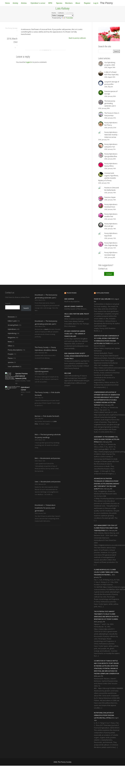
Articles (24, 3)
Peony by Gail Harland (102, 299)
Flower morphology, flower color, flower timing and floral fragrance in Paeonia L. (106, 572)
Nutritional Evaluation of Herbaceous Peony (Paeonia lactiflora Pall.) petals (104, 715)
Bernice (37, 416)
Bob (36, 369)
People (10, 354)
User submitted (13, 366)
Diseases (11, 317)
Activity (15, 3)
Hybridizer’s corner (38, 3)
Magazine (11, 337)
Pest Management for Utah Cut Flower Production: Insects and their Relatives (106, 527)
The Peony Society (106, 3)
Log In (95, 3)
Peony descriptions (15, 350)
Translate (69, 18)
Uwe (36, 481)
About (77, 3)
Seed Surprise (69, 299)
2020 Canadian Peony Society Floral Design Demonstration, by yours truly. (76, 355)
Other (10, 346)
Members (69, 3)
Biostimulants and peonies (50, 458)
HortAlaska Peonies (102, 293)
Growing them (13, 325)
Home (7, 3)
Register (87, 3)
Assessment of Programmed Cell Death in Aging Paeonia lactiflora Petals (106, 439)
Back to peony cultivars (77, 38)
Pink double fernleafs (51, 416)
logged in (29, 62)
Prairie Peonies (71, 293)
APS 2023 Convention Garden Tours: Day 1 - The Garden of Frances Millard (74, 333)
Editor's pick (12, 321)
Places (10, 358)
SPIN (50, 3)
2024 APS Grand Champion (73, 306)
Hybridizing (12, 333)
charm (46, 329)
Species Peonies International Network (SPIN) (21, 375)
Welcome (67, 373)
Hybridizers (12, 329)
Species (59, 3)
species (11, 362)
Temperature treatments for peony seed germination (45, 508)
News (10, 341)
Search (7, 303)
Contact (109, 274)
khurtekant (39, 295)
